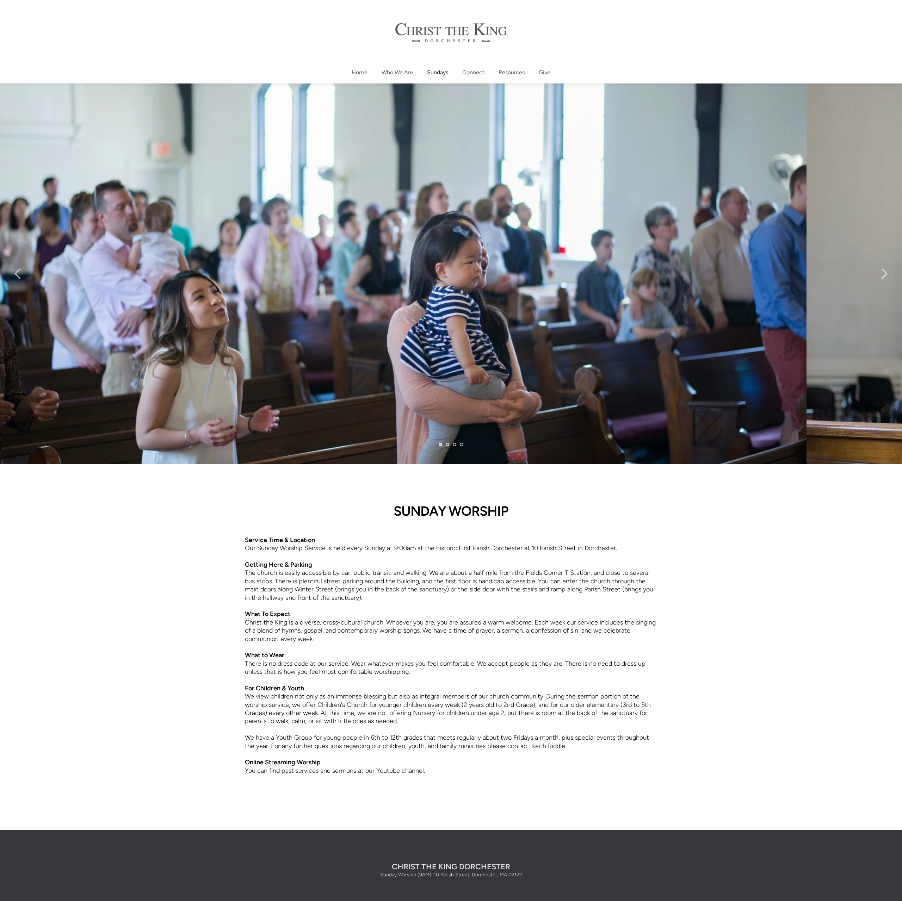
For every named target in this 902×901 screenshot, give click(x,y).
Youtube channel (400, 771)
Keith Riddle (548, 746)
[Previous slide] (18, 273)
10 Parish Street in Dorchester (574, 548)
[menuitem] (359, 72)
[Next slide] (884, 273)
